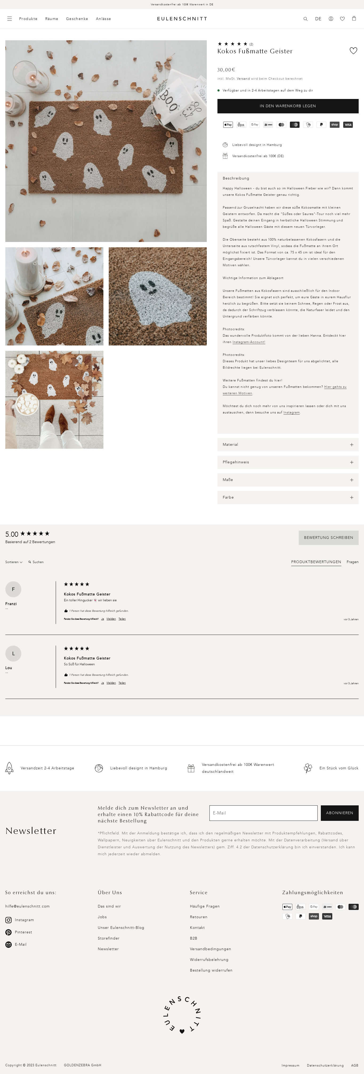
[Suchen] (305, 19)
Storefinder (109, 938)
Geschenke (77, 19)
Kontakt (197, 927)
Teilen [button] (122, 618)
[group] (33, 534)
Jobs (102, 917)
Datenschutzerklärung (325, 1065)
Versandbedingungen (210, 949)
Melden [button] (111, 618)
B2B (193, 938)
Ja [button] (102, 618)
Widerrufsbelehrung (209, 959)
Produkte (28, 19)
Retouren (199, 917)
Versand (243, 79)
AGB (355, 1065)
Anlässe (103, 19)
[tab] (316, 562)
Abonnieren (339, 813)
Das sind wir (109, 906)
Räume (52, 19)
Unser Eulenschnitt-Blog (121, 927)
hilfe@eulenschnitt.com (27, 906)
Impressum (291, 1065)
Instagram (292, 412)
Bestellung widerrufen (211, 970)
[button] (305, 19)
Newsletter (108, 949)
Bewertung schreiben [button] (328, 537)
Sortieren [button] (12, 562)
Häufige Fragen (205, 906)
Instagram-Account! (249, 342)
